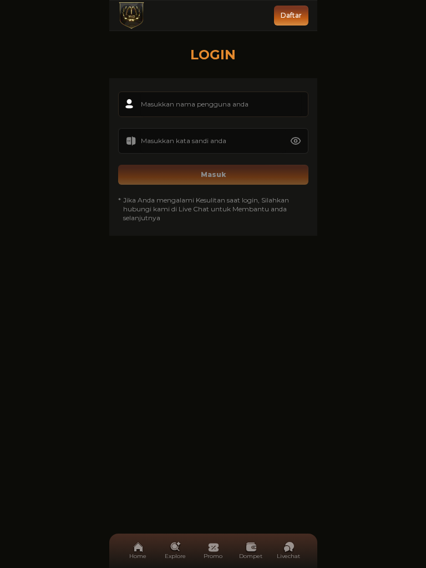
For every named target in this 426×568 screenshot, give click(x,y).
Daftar (291, 15)
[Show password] (295, 141)
